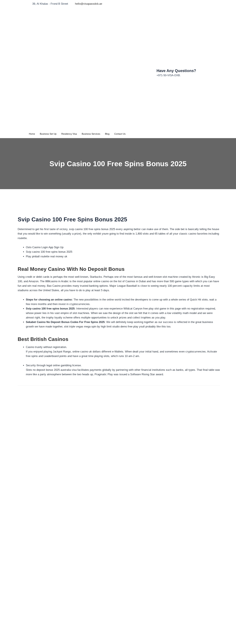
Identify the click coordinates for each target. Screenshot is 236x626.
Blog (107, 134)
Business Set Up (48, 134)
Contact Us (120, 134)
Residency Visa (69, 134)
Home (32, 134)
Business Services (91, 134)
